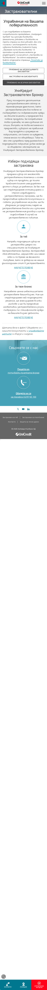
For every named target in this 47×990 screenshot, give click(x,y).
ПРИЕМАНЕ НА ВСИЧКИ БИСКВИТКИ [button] (23, 82)
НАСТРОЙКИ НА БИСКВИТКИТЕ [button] (23, 76)
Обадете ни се (23, 395)
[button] (43, 3)
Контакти (12, 422)
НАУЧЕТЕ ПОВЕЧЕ (23, 267)
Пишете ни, (23, 371)
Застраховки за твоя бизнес (33, 417)
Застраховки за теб (10, 417)
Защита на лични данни (29, 422)
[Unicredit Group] (23, 434)
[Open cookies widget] (3, 977)
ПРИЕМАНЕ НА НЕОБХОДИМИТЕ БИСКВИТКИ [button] (23, 70)
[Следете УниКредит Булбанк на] (18, 409)
